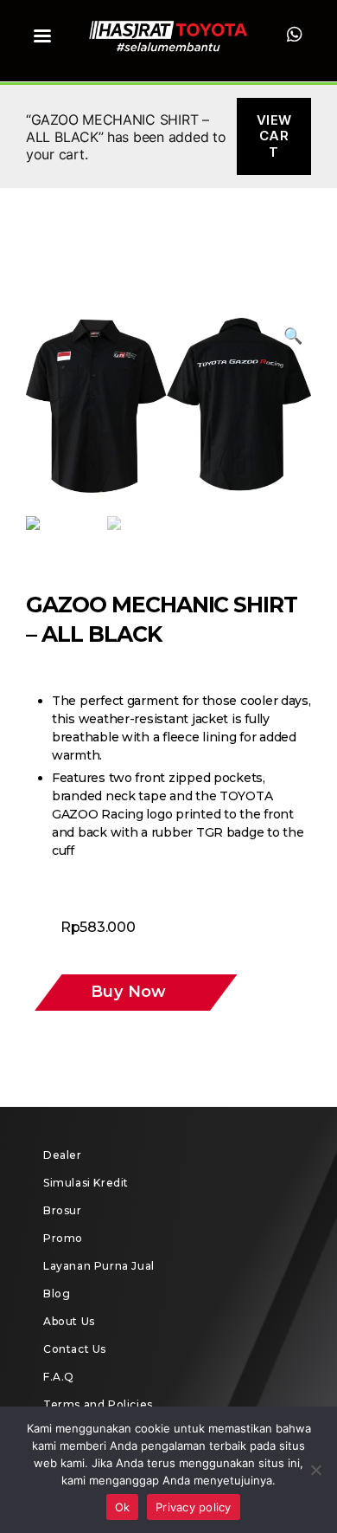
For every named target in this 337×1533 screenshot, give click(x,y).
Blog (56, 1293)
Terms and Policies (98, 1404)
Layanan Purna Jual (99, 1265)
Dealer (62, 1154)
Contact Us (74, 1348)
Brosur (62, 1210)
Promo (63, 1238)
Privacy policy (194, 1507)
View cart (274, 136)
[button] (105, 992)
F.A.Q (58, 1376)
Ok (122, 1507)
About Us (69, 1321)
